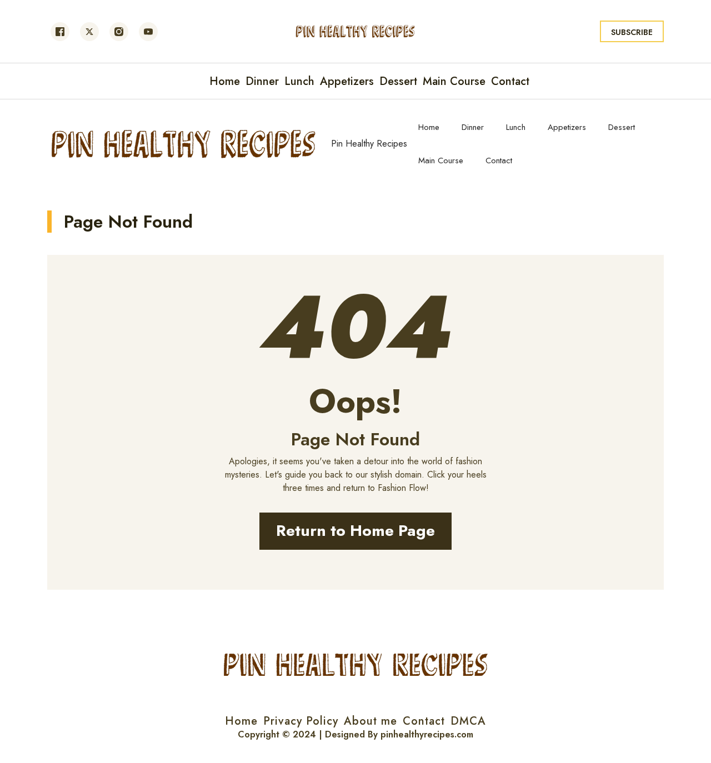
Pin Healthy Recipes (369, 143)
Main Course (440, 160)
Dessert (621, 127)
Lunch (515, 127)
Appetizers (567, 127)
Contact (498, 160)
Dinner (473, 127)
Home (428, 127)
